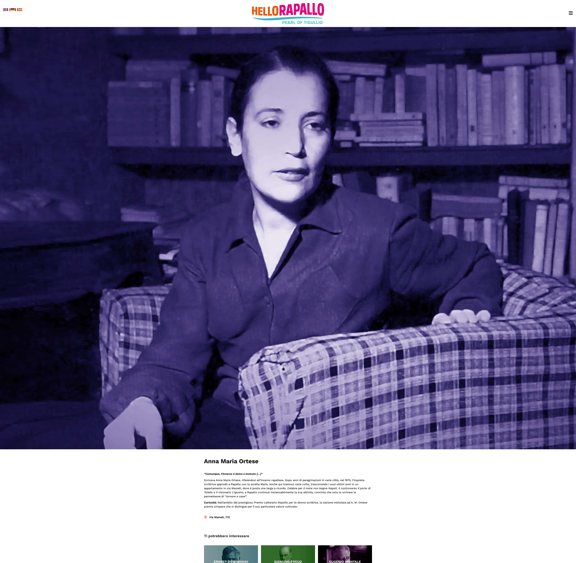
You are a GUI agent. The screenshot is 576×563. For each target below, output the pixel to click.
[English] (5, 9)
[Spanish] (20, 9)
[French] (9, 9)
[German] (13, 9)
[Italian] (17, 9)
